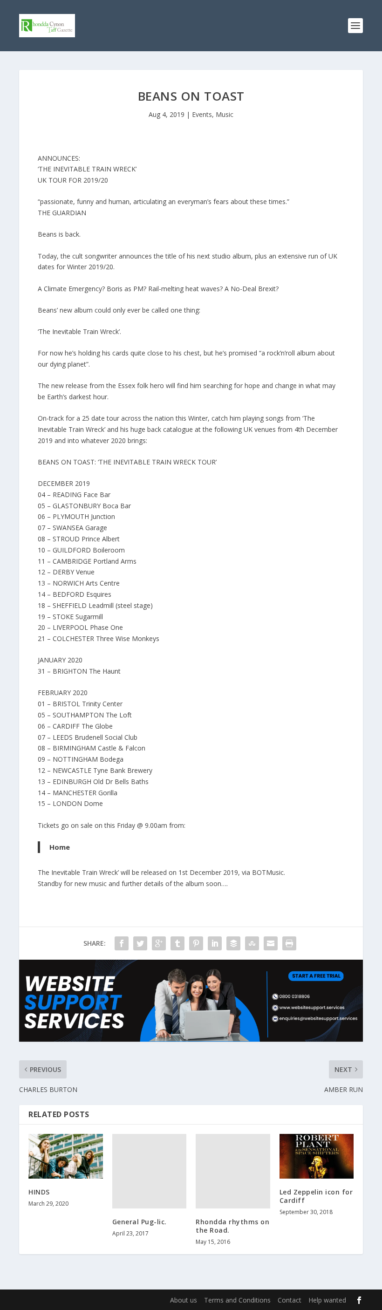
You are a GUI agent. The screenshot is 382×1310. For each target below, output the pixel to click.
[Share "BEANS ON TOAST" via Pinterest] (196, 943)
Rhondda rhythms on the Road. (232, 1226)
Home (59, 847)
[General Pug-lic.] (149, 1171)
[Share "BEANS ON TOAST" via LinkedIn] (214, 943)
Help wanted (327, 1300)
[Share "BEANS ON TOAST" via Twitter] (140, 943)
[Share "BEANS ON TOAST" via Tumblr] (177, 943)
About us (183, 1300)
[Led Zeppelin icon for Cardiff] (317, 1156)
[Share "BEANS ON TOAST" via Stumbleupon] (252, 943)
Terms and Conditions (237, 1300)
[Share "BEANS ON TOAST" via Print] (289, 943)
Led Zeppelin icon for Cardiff (316, 1196)
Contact (289, 1300)
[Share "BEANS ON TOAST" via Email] (270, 943)
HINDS (39, 1191)
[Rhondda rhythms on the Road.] (233, 1171)
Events (202, 114)
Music (224, 114)
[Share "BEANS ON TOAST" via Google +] (159, 943)
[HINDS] (65, 1156)
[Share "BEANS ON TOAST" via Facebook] (121, 943)
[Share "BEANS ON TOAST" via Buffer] (233, 943)
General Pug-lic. (139, 1221)
